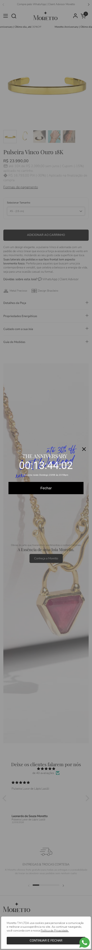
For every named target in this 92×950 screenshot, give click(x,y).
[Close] (84, 449)
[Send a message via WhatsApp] (84, 942)
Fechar (46, 488)
